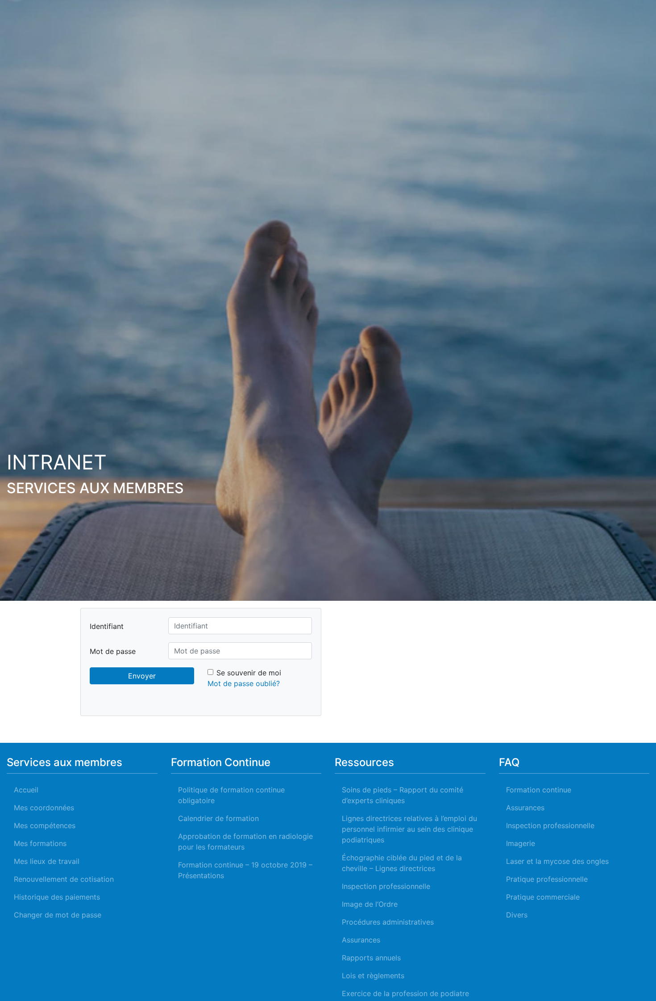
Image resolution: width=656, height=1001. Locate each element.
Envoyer (142, 675)
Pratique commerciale (543, 896)
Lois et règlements (373, 975)
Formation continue (538, 789)
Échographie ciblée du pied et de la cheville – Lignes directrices (402, 863)
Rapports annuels (371, 957)
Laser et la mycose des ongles (557, 861)
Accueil (26, 789)
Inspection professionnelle (386, 886)
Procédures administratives (388, 921)
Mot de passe (113, 651)
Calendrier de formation (218, 818)
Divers (516, 914)
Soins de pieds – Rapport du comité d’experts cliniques (402, 795)
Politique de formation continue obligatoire (231, 795)
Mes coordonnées (44, 807)
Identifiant (107, 626)
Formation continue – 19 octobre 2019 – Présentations (245, 870)
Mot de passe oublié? (244, 683)
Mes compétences (44, 825)
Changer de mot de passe (57, 914)
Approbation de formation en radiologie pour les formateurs (245, 841)
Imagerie (520, 843)
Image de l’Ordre (370, 904)
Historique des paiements (57, 896)
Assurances (361, 939)
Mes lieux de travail (46, 861)
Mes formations (40, 843)
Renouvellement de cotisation (64, 879)
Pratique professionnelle (547, 879)
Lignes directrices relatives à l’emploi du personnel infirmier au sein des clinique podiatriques (409, 829)
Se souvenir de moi (248, 672)
